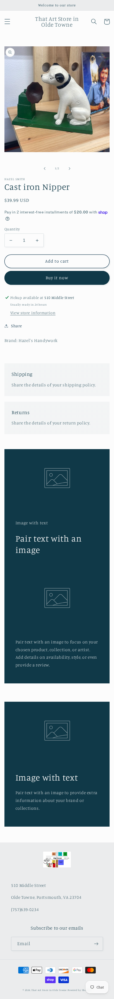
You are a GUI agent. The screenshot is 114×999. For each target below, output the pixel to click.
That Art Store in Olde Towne (49, 990)
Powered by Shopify (79, 990)
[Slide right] (69, 168)
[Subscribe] (96, 943)
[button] (7, 21)
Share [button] (16, 325)
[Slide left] (44, 168)
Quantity (12, 229)
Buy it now (57, 277)
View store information (33, 312)
